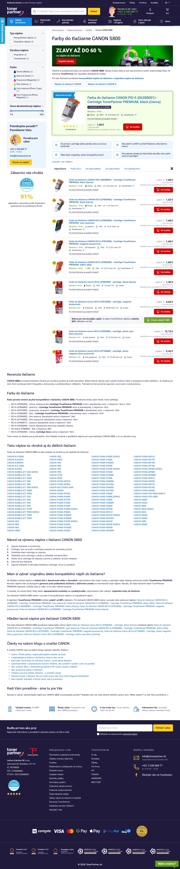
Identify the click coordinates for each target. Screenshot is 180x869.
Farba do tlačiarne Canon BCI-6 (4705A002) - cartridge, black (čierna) (102, 282)
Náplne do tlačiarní (74, 30)
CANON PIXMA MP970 (144, 484)
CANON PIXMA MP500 (101, 509)
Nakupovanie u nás (60, 749)
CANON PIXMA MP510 (101, 512)
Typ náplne (16, 33)
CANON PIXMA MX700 (144, 487)
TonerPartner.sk (100, 749)
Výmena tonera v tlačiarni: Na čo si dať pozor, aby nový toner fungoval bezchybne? (50, 676)
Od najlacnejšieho (93, 169)
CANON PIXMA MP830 (144, 481)
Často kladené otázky (59, 794)
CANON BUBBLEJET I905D (19, 493)
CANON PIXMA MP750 (144, 459)
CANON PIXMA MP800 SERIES (148, 469)
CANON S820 (140, 512)
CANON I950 (55, 462)
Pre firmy (143, 3)
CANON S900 (140, 521)
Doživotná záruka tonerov (60, 786)
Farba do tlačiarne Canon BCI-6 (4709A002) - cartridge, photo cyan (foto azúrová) (61, 634)
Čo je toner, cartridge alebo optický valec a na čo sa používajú (83, 145)
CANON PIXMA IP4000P (60, 515)
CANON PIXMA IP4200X (60, 527)
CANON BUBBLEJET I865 (19, 484)
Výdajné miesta (56, 774)
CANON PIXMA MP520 (59, 481)
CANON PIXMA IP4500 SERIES (105, 456)
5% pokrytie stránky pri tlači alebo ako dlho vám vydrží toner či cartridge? (146, 154)
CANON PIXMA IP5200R (102, 475)
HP (92, 770)
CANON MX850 (56, 490)
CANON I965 (55, 469)
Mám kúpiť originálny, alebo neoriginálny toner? (82, 155)
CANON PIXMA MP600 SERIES (105, 524)
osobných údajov (130, 734)
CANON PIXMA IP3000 (59, 496)
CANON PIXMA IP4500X (102, 462)
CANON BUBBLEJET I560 (19, 475)
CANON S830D (141, 518)
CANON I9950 (55, 478)
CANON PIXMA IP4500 (101, 459)
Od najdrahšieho (112, 169)
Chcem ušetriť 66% (160, 320)
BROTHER (96, 782)
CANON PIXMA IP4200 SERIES (63, 521)
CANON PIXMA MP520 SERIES (105, 515)
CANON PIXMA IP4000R (60, 518)
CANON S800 (140, 506)
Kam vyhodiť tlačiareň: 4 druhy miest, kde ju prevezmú (36, 679)
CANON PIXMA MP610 (144, 456)
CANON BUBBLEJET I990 (19, 506)
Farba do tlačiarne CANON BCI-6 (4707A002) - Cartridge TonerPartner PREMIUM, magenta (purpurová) (55, 631)
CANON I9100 (55, 475)
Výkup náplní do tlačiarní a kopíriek (65, 798)
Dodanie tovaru (119, 3)
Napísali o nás (55, 809)
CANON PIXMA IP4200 (59, 524)
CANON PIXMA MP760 (144, 462)
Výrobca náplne (19, 50)
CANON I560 (13, 521)
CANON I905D (55, 459)
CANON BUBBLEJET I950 (19, 496)
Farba (13, 67)
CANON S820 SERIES (144, 509)
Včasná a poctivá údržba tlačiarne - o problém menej (36, 673)
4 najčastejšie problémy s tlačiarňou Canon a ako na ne (37, 657)
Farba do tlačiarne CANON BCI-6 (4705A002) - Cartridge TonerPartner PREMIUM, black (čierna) (63, 609)
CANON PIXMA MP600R (102, 530)
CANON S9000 (140, 524)
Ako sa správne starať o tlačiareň (26, 670)
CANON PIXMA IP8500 (101, 493)
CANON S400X (140, 499)
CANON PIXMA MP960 (59, 484)
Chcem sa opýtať (20, 162)
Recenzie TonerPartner (59, 802)
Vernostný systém (57, 782)
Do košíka (135, 127)
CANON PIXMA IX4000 (101, 499)
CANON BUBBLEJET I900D (19, 490)
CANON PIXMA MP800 (144, 472)
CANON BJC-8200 (15, 466)
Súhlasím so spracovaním (118, 734)
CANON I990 (55, 472)
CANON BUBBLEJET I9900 (19, 515)
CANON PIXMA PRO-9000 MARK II (149, 493)
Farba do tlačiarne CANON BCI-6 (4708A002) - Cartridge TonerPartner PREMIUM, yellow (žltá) (110, 603)
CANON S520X (140, 503)
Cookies (52, 762)
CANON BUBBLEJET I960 (19, 499)
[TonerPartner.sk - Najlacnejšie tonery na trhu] (15, 11)
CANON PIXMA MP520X (102, 518)
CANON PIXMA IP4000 (59, 512)
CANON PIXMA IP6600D (102, 487)
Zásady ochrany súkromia (61, 758)
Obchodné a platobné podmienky (64, 755)
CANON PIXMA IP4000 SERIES (63, 509)
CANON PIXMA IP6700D (102, 490)
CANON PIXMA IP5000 (101, 466)
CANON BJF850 (14, 469)
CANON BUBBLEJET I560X (19, 478)
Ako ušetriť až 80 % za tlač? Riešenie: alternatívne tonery (144, 145)
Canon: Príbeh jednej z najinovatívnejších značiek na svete (38, 654)
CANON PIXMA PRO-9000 (146, 496)
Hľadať (94, 11)
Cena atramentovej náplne (25, 106)
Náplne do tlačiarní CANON (68, 84)
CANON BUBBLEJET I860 (19, 481)
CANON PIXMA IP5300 (101, 478)
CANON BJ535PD (15, 459)
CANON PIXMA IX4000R (102, 503)
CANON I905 (55, 456)
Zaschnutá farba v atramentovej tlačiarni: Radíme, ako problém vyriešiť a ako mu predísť (53, 663)
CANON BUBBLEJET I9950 (19, 518)
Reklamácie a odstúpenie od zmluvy (65, 766)
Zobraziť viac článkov (62, 161)
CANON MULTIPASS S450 (61, 487)
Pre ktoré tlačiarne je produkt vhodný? (102, 119)
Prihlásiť (150, 13)
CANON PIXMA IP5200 (101, 472)
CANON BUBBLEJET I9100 (19, 509)
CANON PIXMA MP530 (101, 521)
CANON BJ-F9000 (15, 456)
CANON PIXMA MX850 (144, 490)
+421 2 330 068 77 (128, 11)
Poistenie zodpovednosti (60, 790)
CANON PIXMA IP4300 (59, 530)
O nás (94, 755)
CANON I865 (13, 527)
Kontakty (154, 3)
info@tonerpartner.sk (20, 156)
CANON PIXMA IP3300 (59, 503)
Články (132, 3)
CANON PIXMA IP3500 (59, 506)
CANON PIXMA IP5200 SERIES (105, 469)
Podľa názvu (76, 169)
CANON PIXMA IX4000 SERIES (105, 496)
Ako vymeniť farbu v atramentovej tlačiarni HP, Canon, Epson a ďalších (44, 667)
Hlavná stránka (58, 30)
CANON (89, 30)
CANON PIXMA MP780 (144, 466)
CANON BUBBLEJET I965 (19, 503)
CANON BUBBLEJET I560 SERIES (22, 472)
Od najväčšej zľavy (132, 169)
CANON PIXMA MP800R (145, 475)
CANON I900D (13, 530)
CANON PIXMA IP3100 (59, 499)
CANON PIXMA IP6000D (102, 481)
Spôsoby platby (56, 778)
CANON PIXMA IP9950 (59, 493)
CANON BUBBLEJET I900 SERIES (22, 487)
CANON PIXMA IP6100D (102, 484)
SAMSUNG (96, 778)
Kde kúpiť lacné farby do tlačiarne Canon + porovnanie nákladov (41, 660)
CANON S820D (141, 515)
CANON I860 (13, 524)
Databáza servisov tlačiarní (61, 806)
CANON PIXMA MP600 (101, 527)
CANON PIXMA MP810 (144, 478)
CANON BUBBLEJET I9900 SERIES (23, 512)
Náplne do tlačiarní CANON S (102, 84)
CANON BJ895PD (15, 462)
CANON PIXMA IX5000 (101, 506)
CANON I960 (55, 466)
